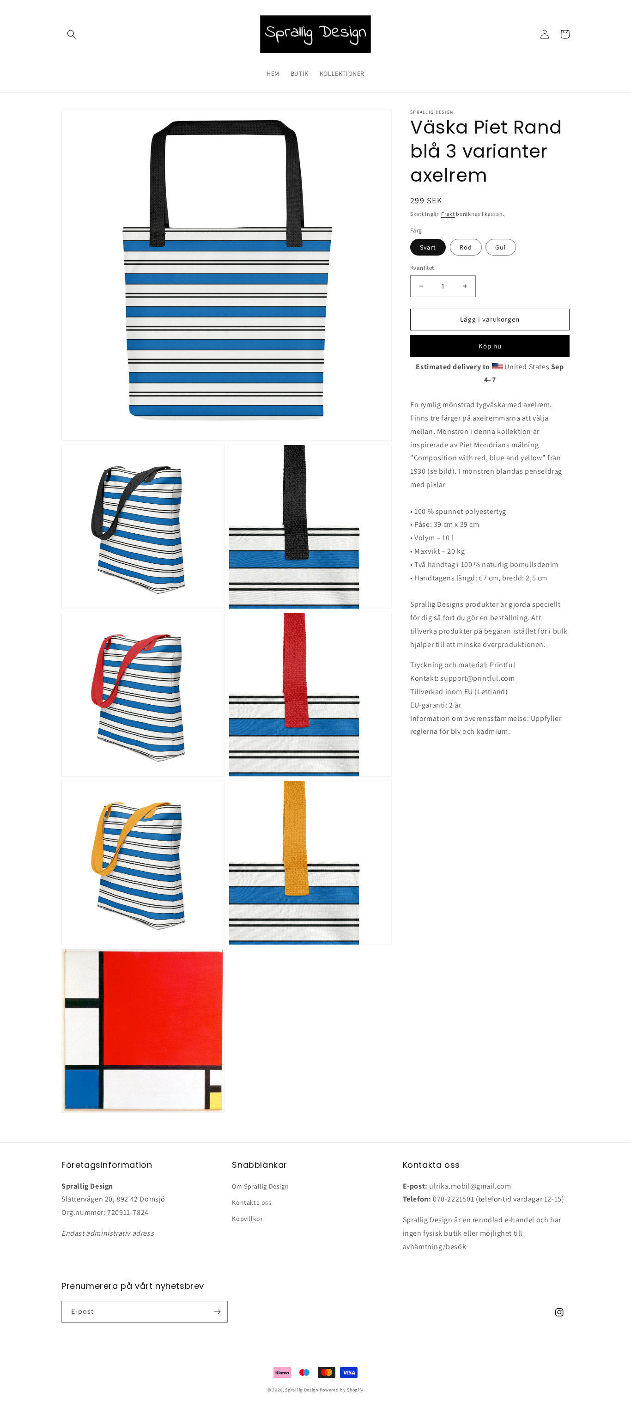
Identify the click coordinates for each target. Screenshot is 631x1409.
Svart (428, 247)
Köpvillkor (247, 1218)
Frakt (448, 213)
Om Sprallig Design (260, 1186)
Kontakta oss (251, 1202)
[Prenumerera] (217, 1312)
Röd (466, 247)
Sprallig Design (301, 1390)
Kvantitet (422, 268)
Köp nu (490, 346)
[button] (71, 34)
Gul (500, 247)
